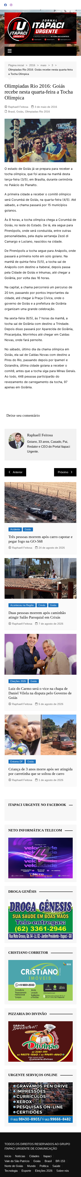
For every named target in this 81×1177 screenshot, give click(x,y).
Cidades (34, 1156)
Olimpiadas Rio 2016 (37, 111)
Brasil (11, 111)
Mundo (31, 1166)
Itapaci (47, 1156)
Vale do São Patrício (17, 1161)
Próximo (63, 472)
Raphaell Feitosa (18, 106)
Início (8, 1156)
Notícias (20, 1156)
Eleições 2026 (18, 681)
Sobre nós (62, 1170)
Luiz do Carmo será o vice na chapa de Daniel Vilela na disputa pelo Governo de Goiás (40, 693)
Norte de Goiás (14, 1166)
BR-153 (60, 1161)
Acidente (15, 529)
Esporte (26, 1170)
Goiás (19, 111)
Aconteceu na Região (22, 605)
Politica (44, 1166)
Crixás (41, 605)
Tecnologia (11, 1170)
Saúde (56, 1166)
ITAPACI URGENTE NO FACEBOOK (37, 805)
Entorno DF (16, 761)
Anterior (17, 472)
